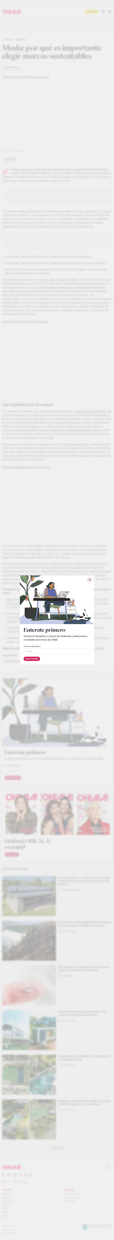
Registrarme (31, 659)
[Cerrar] (89, 579)
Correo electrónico (32, 646)
